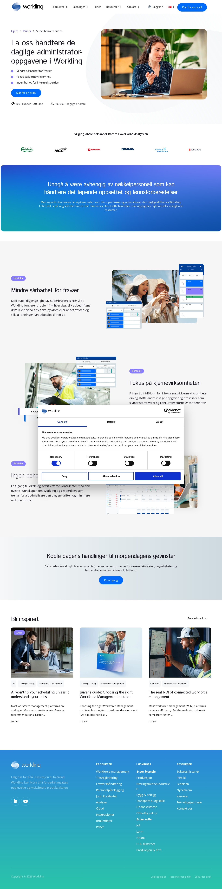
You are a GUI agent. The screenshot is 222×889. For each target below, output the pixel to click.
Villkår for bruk (203, 876)
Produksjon (144, 778)
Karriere (182, 796)
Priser (97, 7)
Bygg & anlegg (146, 795)
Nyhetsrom (184, 790)
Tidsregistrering (26, 683)
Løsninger (79, 7)
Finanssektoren (146, 807)
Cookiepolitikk (158, 876)
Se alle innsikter (197, 618)
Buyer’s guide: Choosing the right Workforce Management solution (106, 695)
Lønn (139, 831)
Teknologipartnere (189, 802)
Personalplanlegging (110, 790)
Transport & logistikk (150, 801)
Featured (154, 683)
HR (138, 825)
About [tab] (159, 421)
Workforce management (112, 771)
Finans (140, 838)
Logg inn (158, 7)
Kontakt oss (185, 808)
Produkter (58, 7)
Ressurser (112, 7)
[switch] (92, 463)
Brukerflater (104, 821)
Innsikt (181, 778)
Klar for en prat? (192, 7)
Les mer (15, 721)
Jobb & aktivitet (106, 796)
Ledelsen (183, 784)
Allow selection (111, 476)
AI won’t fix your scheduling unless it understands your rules (40, 695)
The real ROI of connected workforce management (178, 695)
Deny (64, 476)
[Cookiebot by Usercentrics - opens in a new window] (166, 411)
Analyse (101, 802)
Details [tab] (111, 421)
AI (14, 683)
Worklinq (38, 876)
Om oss (132, 7)
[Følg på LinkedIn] (15, 801)
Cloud (100, 808)
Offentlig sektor (146, 813)
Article (19, 632)
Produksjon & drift (148, 850)
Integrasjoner (105, 815)
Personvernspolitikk (180, 876)
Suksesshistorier (188, 771)
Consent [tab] (62, 421)
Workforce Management (51, 683)
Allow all (158, 476)
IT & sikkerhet (145, 844)
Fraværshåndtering (109, 784)
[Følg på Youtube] (25, 801)
